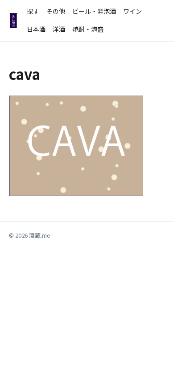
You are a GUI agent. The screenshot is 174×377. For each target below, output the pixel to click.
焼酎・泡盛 (88, 29)
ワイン (132, 11)
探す (33, 11)
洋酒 (59, 29)
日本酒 (36, 29)
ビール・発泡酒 (94, 11)
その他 (55, 11)
